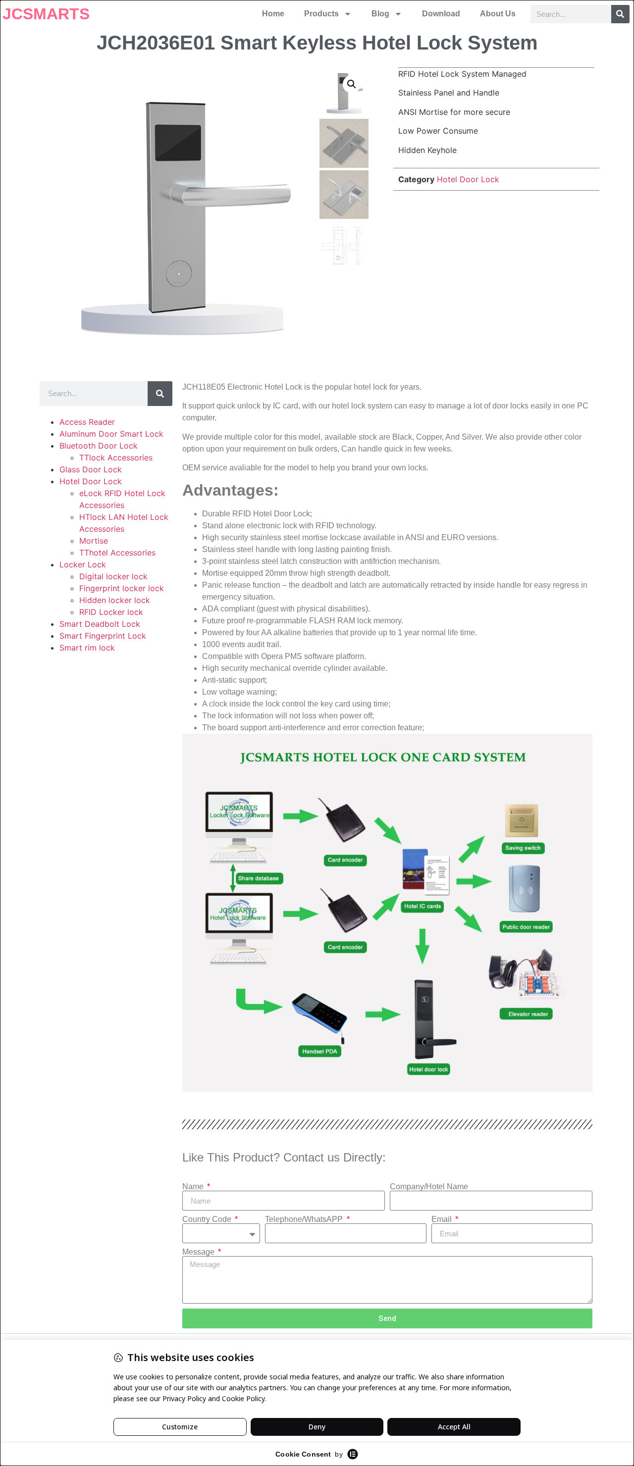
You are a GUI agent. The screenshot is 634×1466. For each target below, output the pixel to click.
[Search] (620, 14)
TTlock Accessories (116, 457)
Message (199, 1252)
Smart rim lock (87, 648)
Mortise (93, 541)
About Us (498, 13)
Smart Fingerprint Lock (102, 636)
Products (321, 13)
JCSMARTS (46, 14)
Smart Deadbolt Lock (99, 624)
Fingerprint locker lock (121, 588)
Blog (380, 13)
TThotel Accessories (117, 552)
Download (441, 13)
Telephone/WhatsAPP (305, 1219)
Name (194, 1187)
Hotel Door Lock (468, 179)
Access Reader (87, 422)
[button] (352, 84)
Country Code (207, 1219)
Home (273, 13)
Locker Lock (82, 564)
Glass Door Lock (90, 469)
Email (442, 1219)
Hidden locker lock (114, 600)
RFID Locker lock (111, 612)
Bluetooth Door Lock (98, 446)
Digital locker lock (113, 576)
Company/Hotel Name (429, 1187)
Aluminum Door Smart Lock (111, 434)
